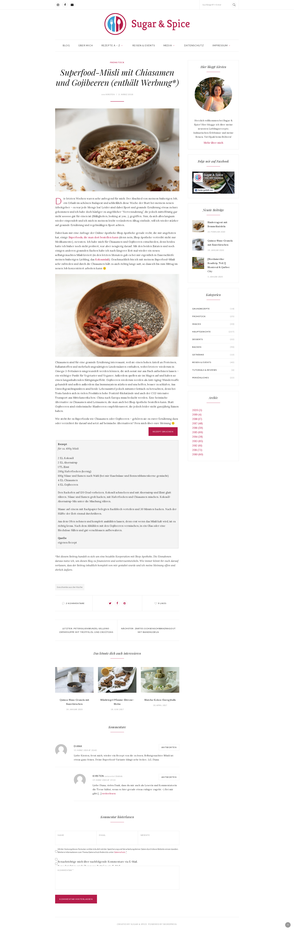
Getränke (213, 354)
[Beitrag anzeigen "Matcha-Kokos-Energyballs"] (160, 680)
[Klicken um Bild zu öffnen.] (117, 149)
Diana (78, 746)
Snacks (213, 324)
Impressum (220, 45)
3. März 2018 (125, 94)
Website (145, 835)
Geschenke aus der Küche (70, 587)
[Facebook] (65, 4)
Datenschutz (194, 45)
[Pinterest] (124, 603)
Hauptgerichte (213, 331)
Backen (213, 347)
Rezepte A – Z (110, 45)
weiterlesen (109, 793)
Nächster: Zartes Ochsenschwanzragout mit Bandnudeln (148, 630)
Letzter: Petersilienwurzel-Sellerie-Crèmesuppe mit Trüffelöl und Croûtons (86, 630)
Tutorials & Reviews (213, 370)
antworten (169, 747)
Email (102, 835)
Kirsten (108, 94)
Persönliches (213, 377)
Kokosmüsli (102, 259)
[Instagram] (58, 4)
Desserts (213, 339)
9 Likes (162, 603)
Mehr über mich (213, 142)
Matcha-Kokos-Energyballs (160, 699)
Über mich (85, 45)
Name (61, 835)
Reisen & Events (143, 45)
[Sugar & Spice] (147, 24)
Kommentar (65, 870)
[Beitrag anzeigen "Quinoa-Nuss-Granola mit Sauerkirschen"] (74, 680)
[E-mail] (72, 4)
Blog (66, 45)
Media (168, 45)
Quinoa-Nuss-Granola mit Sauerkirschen (74, 701)
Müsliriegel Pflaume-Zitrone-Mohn (117, 701)
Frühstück (117, 62)
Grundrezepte (213, 308)
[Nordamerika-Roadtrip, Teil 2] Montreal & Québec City (219, 265)
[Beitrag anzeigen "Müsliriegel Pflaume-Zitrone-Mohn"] (117, 680)
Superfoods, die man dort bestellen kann (93, 237)
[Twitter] (110, 603)
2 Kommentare (75, 603)
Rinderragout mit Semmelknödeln (217, 224)
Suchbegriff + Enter (212, 4)
